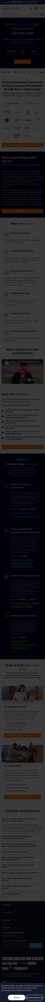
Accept (16, 998)
